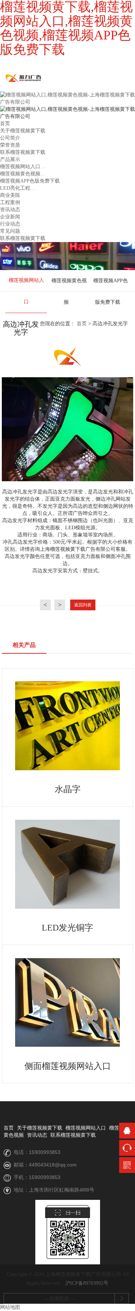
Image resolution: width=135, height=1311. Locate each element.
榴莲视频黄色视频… (22, 173)
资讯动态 (10, 209)
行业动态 (10, 224)
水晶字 (68, 789)
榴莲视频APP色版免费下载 (30, 181)
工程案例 (10, 202)
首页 (5, 123)
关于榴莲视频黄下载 (22, 130)
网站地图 (10, 1307)
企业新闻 (10, 216)
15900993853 (44, 1152)
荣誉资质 (10, 145)
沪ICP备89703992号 (86, 1283)
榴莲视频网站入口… (22, 166)
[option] (26, 291)
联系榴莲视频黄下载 (22, 152)
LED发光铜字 (67, 927)
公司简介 (10, 138)
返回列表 (82, 604)
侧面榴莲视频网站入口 (67, 1066)
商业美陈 (10, 195)
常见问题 (10, 231)
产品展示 (10, 159)
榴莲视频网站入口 (26, 291)
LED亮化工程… (17, 188)
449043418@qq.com (53, 1165)
